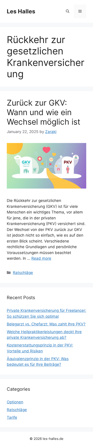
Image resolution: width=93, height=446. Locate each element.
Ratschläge (23, 272)
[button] (67, 11)
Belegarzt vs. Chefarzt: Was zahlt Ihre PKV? (46, 324)
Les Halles (21, 11)
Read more (41, 258)
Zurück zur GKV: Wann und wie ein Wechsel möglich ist (43, 112)
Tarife (12, 417)
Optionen (15, 402)
